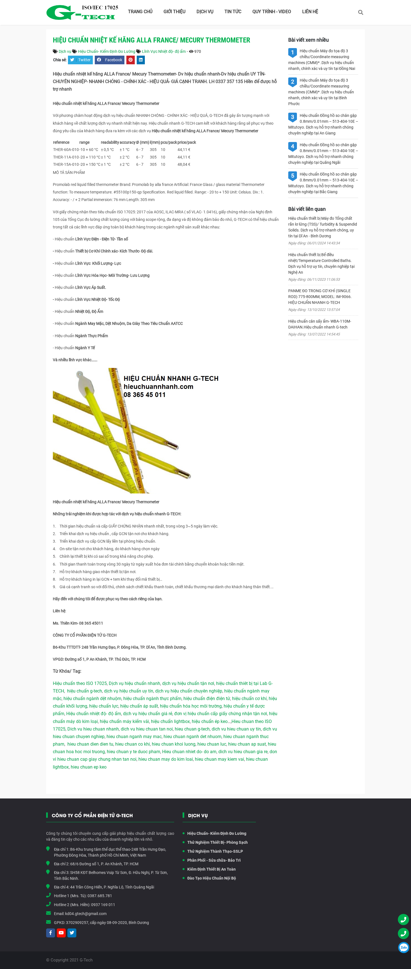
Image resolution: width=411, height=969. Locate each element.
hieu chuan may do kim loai (165, 759)
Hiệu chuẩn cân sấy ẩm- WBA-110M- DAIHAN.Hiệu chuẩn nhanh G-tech (319, 324)
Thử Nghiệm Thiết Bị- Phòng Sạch (217, 842)
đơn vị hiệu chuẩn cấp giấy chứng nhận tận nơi (220, 713)
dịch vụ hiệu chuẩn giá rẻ (147, 713)
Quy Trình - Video (271, 11)
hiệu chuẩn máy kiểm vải (124, 721)
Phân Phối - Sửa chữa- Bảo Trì (214, 860)
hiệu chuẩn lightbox (170, 721)
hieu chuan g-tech (192, 729)
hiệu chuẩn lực (103, 706)
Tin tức (233, 11)
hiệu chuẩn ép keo (210, 721)
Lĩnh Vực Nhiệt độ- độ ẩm (164, 51)
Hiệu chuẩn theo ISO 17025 (80, 683)
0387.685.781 (100, 896)
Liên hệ (310, 11)
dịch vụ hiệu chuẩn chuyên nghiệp (188, 691)
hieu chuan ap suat (247, 744)
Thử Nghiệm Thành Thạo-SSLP (215, 851)
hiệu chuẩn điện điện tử (206, 698)
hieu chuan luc (211, 744)
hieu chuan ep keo (89, 767)
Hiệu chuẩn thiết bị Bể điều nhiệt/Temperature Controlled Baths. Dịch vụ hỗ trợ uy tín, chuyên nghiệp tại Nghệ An (321, 263)
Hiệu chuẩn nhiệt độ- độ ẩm (93, 713)
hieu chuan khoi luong (173, 744)
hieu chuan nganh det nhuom (191, 736)
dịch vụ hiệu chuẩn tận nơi (188, 683)
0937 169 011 (103, 904)
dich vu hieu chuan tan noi (147, 729)
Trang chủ (140, 11)
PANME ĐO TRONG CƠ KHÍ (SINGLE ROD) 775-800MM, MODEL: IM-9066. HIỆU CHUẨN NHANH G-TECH (320, 297)
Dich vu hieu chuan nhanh (93, 729)
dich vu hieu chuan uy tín (236, 729)
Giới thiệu (174, 11)
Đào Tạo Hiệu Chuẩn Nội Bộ (211, 878)
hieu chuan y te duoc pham (133, 751)
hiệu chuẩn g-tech (84, 691)
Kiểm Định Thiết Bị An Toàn (211, 869)
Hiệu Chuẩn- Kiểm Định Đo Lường (106, 51)
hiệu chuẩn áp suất (139, 706)
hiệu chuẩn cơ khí (249, 698)
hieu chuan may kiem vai (219, 759)
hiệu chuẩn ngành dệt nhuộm (92, 698)
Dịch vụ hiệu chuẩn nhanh (134, 683)
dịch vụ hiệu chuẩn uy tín (128, 691)
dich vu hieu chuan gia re (243, 751)
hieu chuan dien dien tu (90, 744)
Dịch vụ (205, 11)
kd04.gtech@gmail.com (86, 913)
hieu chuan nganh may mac (134, 736)
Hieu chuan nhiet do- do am (189, 751)
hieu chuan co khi (132, 744)
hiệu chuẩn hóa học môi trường (191, 706)
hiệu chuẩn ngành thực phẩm (152, 698)
